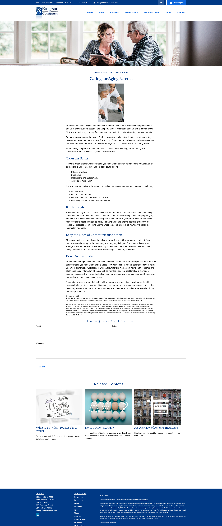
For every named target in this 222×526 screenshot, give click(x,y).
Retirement (78, 497)
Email (115, 325)
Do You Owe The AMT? (99, 427)
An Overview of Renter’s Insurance (156, 427)
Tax (75, 509)
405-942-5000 (84, 2)
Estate (76, 503)
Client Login (178, 2)
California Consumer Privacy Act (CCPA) (164, 516)
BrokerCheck (144, 499)
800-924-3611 (50, 499)
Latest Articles (80, 519)
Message (40, 342)
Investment (78, 500)
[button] (90, 12)
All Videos (78, 522)
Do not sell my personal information (147, 518)
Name (38, 325)
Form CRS (107, 495)
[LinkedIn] (161, 2)
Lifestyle (77, 516)
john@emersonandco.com (107, 2)
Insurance (78, 506)
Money (77, 513)
